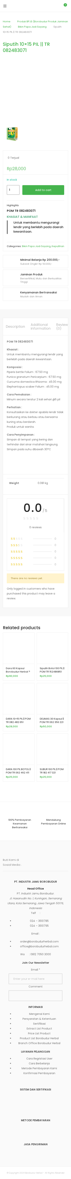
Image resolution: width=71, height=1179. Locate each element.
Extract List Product (39, 1028)
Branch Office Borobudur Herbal (39, 1043)
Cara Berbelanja (39, 1063)
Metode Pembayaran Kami (39, 1068)
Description (15, 326)
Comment (36, 986)
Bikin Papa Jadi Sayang (32, 27)
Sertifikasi (39, 1024)
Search (47, 6)
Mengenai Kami (39, 1014)
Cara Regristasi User (39, 1058)
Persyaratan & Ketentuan (39, 1019)
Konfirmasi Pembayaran (39, 1073)
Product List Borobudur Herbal (39, 1038)
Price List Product (39, 1033)
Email (35, 970)
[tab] (15, 326)
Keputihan (58, 246)
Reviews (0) (63, 326)
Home (6, 21)
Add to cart (43, 190)
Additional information (41, 326)
